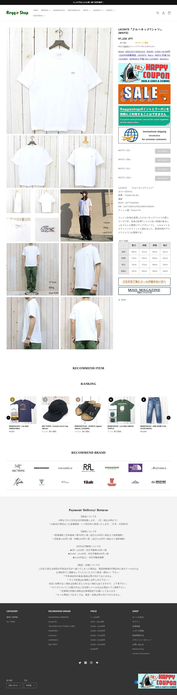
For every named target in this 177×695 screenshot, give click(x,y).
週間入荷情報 (12, 617)
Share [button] (123, 299)
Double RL (52, 622)
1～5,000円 (95, 617)
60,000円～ (95, 649)
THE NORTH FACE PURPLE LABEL (61, 626)
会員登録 (136, 626)
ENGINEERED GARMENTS (58, 617)
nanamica (52, 635)
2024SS (150, 51)
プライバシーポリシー (141, 640)
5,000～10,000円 (162, 51)
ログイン (136, 622)
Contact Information (141, 653)
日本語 (28, 685)
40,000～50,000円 (97, 640)
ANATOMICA (53, 640)
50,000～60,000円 (97, 644)
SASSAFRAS (53, 631)
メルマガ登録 (138, 631)
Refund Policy (138, 649)
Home (121, 51)
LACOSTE (142, 55)
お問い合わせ (138, 644)
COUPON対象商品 (127, 55)
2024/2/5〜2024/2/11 (135, 51)
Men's (150, 55)
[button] (46, 10)
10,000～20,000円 (97, 626)
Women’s (164, 59)
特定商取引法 (138, 635)
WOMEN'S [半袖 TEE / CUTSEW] (144, 59)
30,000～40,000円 (97, 635)
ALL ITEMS (10, 622)
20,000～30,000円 (97, 631)
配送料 (126, 46)
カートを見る (138, 617)
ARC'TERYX (52, 644)
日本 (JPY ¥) (13, 685)
